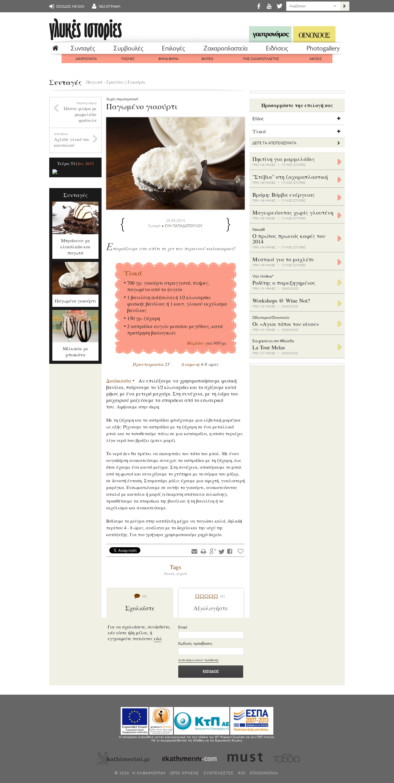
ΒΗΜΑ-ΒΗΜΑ (168, 59)
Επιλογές (173, 48)
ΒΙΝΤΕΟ (207, 59)
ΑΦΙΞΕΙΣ (315, 59)
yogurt (181, 573)
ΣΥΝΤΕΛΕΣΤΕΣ (219, 773)
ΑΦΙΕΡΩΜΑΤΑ (86, 59)
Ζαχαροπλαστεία (225, 48)
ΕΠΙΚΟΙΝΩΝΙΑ (264, 773)
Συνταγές (83, 48)
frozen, (170, 573)
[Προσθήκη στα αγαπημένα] (240, 551)
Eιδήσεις (277, 48)
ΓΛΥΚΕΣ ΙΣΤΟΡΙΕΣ (294, 165)
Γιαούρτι (136, 82)
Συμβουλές (128, 48)
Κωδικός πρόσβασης (195, 643)
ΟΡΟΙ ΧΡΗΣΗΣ (184, 773)
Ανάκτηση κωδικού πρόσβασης (198, 660)
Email (182, 627)
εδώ (157, 638)
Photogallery (323, 48)
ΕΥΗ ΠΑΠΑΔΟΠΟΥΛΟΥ (184, 226)
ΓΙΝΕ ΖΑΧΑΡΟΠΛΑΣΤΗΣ (261, 59)
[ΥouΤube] (269, 6)
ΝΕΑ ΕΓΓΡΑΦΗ (109, 7)
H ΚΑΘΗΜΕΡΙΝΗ (148, 773)
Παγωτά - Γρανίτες (105, 82)
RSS (241, 773)
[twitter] (279, 6)
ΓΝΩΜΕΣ (128, 59)
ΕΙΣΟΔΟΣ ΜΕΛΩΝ (69, 7)
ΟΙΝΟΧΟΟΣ (290, 288)
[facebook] (258, 6)
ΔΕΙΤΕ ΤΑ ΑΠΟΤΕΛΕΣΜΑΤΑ (274, 143)
